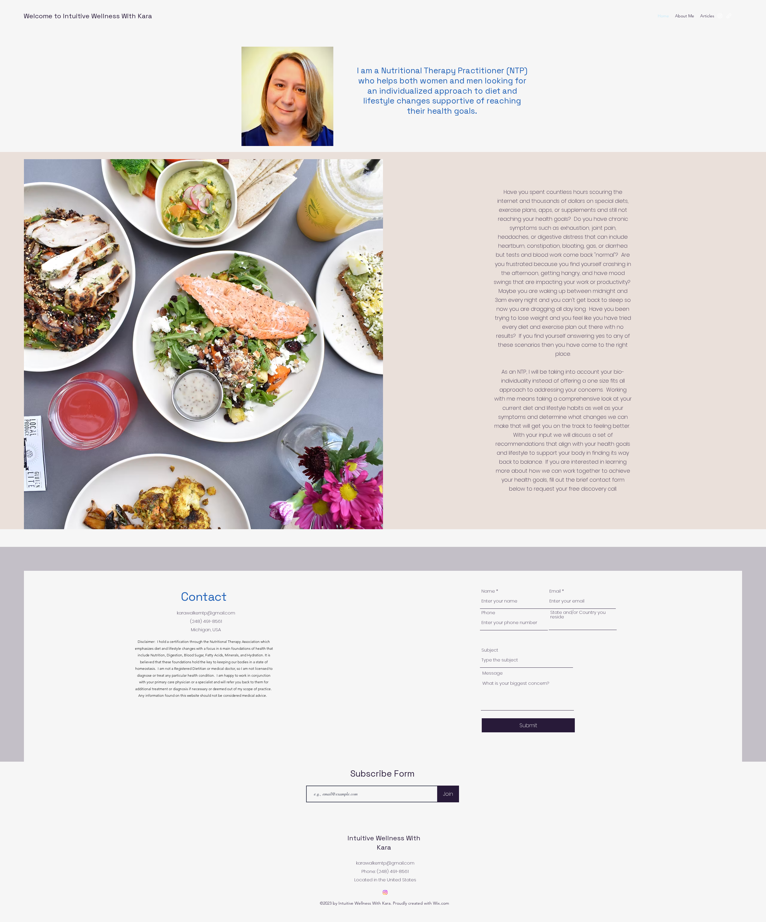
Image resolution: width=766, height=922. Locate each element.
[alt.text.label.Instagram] (720, 16)
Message (492, 673)
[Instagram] (385, 892)
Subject (489, 650)
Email (555, 591)
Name (488, 591)
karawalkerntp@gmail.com (206, 613)
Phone (488, 612)
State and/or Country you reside (578, 614)
